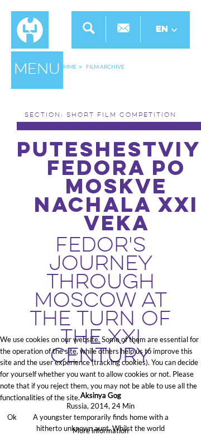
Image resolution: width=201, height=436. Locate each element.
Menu (37, 70)
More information (100, 430)
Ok (12, 417)
